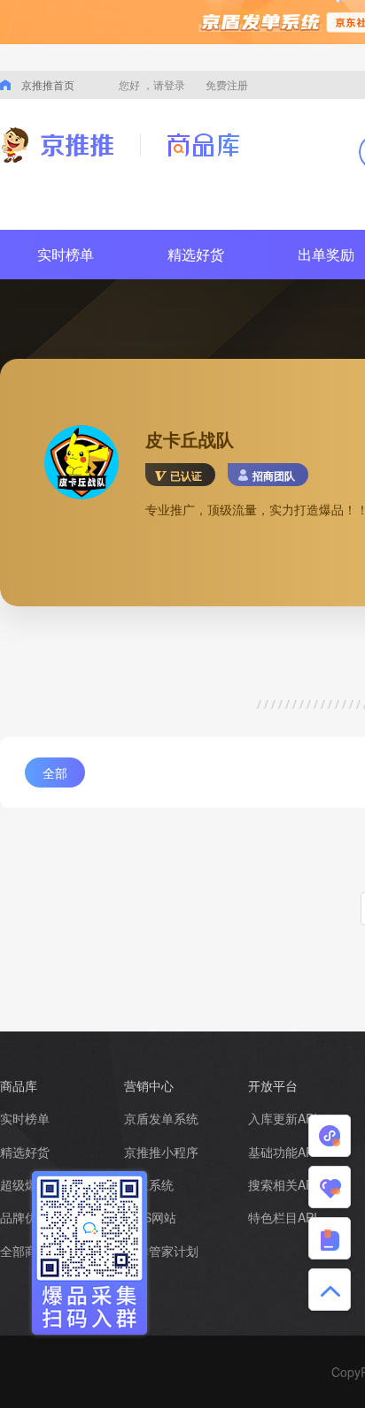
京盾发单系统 (161, 1118)
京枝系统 (149, 1184)
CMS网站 (150, 1217)
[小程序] (329, 1136)
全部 (55, 772)
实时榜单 (65, 254)
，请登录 (164, 84)
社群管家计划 (161, 1251)
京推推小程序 (161, 1152)
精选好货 (195, 254)
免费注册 (227, 84)
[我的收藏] (329, 1187)
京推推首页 (47, 84)
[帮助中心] (329, 1238)
